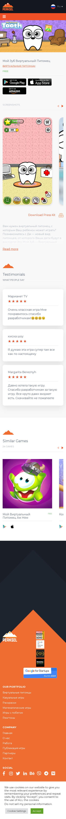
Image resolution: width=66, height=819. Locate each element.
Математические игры (17, 707)
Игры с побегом (13, 712)
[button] (62, 106)
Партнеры (9, 753)
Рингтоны (9, 717)
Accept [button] (37, 811)
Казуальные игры (13, 697)
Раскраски (9, 702)
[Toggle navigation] (4, 16)
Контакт (8, 758)
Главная (7, 733)
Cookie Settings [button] (16, 811)
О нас (6, 738)
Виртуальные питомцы (19, 66)
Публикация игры (14, 748)
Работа (7, 743)
